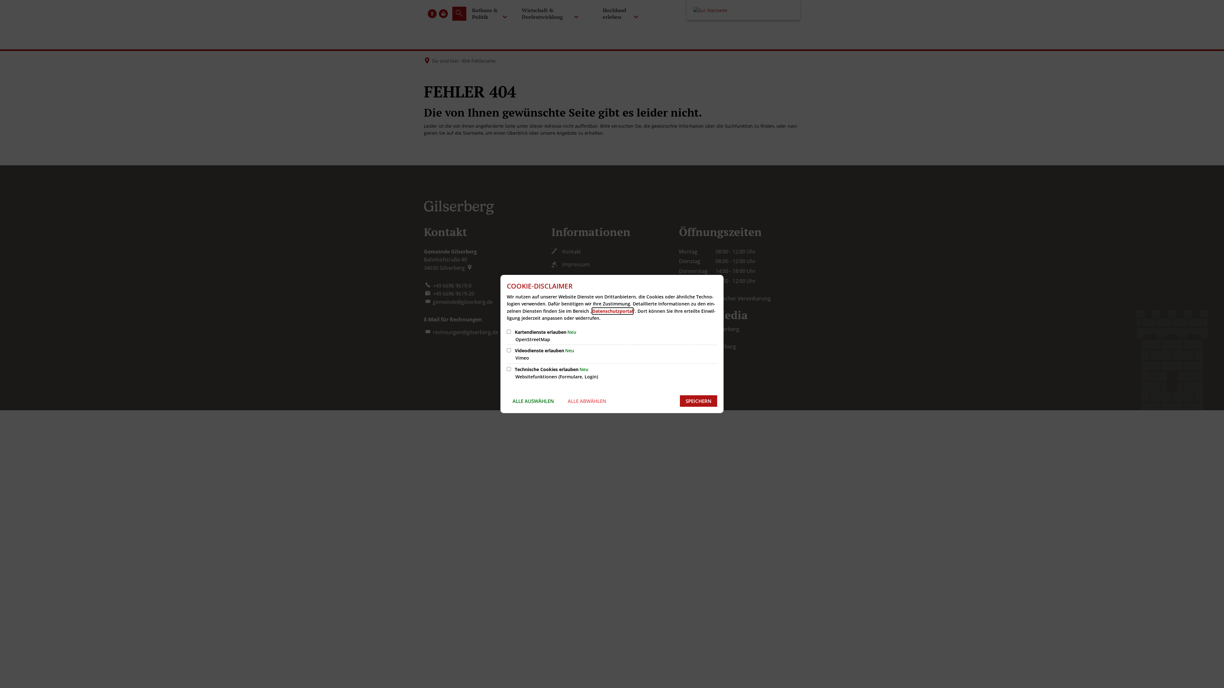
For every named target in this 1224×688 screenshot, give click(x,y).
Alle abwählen (587, 401)
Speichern (698, 401)
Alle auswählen (533, 401)
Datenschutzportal (612, 311)
